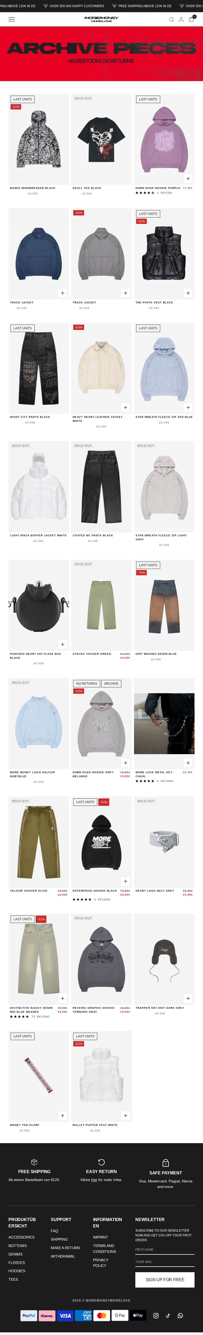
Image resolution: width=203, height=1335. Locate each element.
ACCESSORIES (21, 1237)
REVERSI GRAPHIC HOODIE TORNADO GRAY (94, 1009)
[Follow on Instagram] (156, 1315)
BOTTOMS (17, 1246)
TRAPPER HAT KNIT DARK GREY (160, 1007)
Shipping (59, 1239)
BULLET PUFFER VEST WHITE (95, 1125)
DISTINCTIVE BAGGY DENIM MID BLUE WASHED (31, 1009)
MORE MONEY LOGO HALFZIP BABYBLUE (32, 774)
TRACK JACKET (22, 302)
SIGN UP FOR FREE (165, 1279)
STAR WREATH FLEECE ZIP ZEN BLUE (164, 416)
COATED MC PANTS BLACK (93, 535)
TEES (13, 1279)
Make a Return (65, 1248)
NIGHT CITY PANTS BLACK (30, 416)
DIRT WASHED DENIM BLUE (156, 653)
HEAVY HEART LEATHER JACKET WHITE (98, 418)
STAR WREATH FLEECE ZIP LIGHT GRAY (161, 537)
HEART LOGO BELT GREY (155, 890)
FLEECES (16, 1263)
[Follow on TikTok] (168, 1315)
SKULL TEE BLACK (87, 188)
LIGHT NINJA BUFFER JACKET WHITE (38, 535)
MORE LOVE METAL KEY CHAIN (154, 774)
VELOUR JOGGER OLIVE (29, 890)
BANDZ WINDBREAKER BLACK (33, 188)
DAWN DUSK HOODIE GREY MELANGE (93, 774)
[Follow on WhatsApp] (180, 1315)
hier (94, 1180)
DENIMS (15, 1254)
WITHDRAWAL (63, 1256)
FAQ (54, 1231)
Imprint (100, 1237)
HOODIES (16, 1271)
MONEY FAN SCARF (24, 1125)
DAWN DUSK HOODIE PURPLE (158, 188)
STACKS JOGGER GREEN (92, 653)
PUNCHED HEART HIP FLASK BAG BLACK (35, 655)
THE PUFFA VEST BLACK (154, 302)
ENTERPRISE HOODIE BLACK (95, 890)
